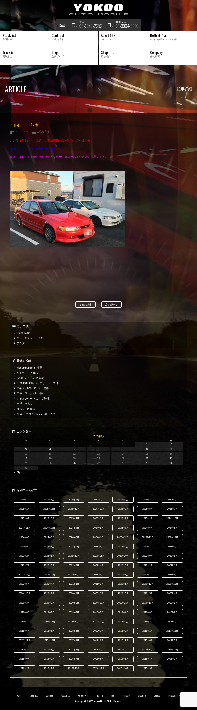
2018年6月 (24, 631)
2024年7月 (123, 528)
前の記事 (86, 304)
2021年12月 (24, 574)
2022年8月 (172, 556)
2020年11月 (172, 584)
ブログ (21, 343)
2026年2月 (172, 499)
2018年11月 (74, 621)
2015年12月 (74, 668)
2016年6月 (98, 659)
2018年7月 (172, 621)
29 (146, 463)
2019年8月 (24, 612)
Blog (112, 695)
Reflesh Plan (83, 695)
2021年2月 (98, 584)
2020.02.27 (21, 131)
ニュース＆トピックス (30, 338)
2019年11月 (123, 603)
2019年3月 (147, 612)
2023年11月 (148, 537)
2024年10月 (49, 528)
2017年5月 (172, 640)
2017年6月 (147, 640)
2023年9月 (24, 546)
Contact (157, 695)
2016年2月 (24, 668)
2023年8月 (49, 546)
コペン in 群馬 (26, 408)
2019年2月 (172, 612)
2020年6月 (123, 593)
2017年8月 (98, 640)
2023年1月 (49, 556)
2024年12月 (172, 518)
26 (74, 463)
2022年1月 (172, 565)
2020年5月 (147, 593)
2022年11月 (98, 556)
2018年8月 (147, 621)
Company (126, 695)
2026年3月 (147, 499)
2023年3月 (172, 546)
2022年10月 (123, 556)
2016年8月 (49, 659)
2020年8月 (74, 593)
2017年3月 (49, 649)
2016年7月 (74, 659)
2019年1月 (24, 621)
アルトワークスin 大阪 (30, 393)
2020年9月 (49, 593)
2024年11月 (24, 528)
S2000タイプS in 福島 (30, 377)
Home (19, 695)
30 (171, 463)
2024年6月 (147, 528)
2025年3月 (98, 518)
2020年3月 (24, 603)
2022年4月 (98, 565)
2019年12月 (98, 603)
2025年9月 (123, 509)
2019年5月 (98, 612)
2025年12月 (49, 509)
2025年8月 (147, 509)
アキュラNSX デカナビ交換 (33, 388)
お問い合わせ (62, 25)
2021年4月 (49, 584)
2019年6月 (74, 612)
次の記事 (111, 304)
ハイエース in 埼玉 (27, 372)
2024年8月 (98, 528)
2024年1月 (98, 537)
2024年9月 (74, 528)
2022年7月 (24, 565)
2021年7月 (147, 574)
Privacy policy (174, 695)
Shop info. (142, 695)
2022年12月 (74, 556)
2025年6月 (24, 518)
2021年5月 (24, 584)
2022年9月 (147, 556)
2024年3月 (49, 537)
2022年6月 (49, 565)
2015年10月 (123, 668)
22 (146, 458)
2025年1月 (147, 518)
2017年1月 (98, 649)
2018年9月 (123, 621)
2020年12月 (148, 584)
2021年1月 (123, 584)
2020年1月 (74, 603)
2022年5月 (74, 565)
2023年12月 (123, 537)
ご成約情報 (43, 131)
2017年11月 (24, 640)
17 (26, 458)
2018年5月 (49, 631)
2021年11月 (49, 574)
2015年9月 (147, 668)
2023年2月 (24, 556)
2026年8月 (24, 499)
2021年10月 (74, 574)
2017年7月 (123, 640)
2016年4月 (147, 659)
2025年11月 (74, 509)
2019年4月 (123, 612)
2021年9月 (98, 574)
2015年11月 (98, 668)
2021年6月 (172, 574)
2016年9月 (24, 659)
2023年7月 (74, 546)
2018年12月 (49, 621)
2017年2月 (74, 649)
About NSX (65, 695)
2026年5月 (98, 499)
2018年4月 (74, 631)
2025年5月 (49, 518)
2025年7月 (172, 509)
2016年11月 (148, 649)
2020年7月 (98, 593)
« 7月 (17, 472)
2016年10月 (172, 649)
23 (171, 458)
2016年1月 (49, 668)
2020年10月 (24, 593)
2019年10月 (148, 603)
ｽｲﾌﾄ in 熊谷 (25, 403)
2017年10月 (49, 640)
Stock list (33, 695)
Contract (49, 695)
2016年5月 (123, 659)
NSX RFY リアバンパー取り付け (36, 413)
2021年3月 (74, 584)
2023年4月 (147, 546)
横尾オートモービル (98, 9)
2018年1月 (147, 631)
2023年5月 (123, 546)
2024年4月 (24, 537)
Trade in (99, 695)
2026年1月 (24, 509)
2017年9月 (74, 640)
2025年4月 (74, 518)
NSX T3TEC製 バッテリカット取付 (37, 383)
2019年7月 (49, 612)
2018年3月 (98, 631)
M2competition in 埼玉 (29, 367)
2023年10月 (172, 537)
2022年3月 (123, 565)
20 (98, 458)
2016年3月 (172, 659)
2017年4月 (24, 649)
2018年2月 (123, 631)
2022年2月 (147, 565)
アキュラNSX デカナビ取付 (33, 398)
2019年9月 (172, 603)
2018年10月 (98, 621)
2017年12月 (172, 631)
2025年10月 (98, 509)
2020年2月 (49, 603)
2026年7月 (49, 499)
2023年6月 (98, 546)
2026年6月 (74, 499)
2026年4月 (123, 499)
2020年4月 (172, 593)
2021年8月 (123, 574)
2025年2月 (123, 518)
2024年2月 (74, 537)
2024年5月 (172, 528)
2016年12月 (123, 649)
